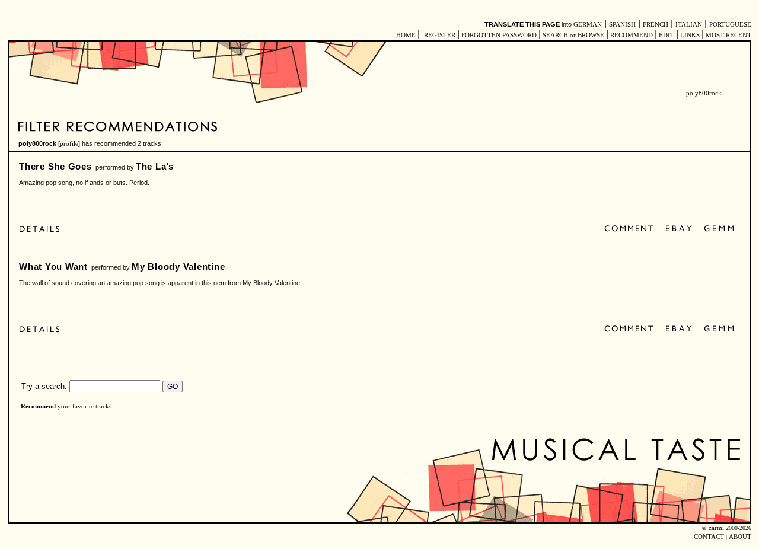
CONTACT (709, 537)
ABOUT (740, 537)
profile (69, 144)
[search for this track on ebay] (679, 229)
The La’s (155, 166)
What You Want (53, 266)
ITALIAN (688, 24)
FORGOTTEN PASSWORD (499, 35)
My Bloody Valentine (178, 266)
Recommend (38, 406)
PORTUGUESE (730, 24)
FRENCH (655, 24)
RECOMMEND (631, 35)
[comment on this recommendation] (631, 229)
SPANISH (622, 24)
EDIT (666, 35)
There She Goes (55, 166)
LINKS (689, 35)
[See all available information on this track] (42, 229)
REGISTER (439, 35)
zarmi (716, 528)
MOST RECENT (727, 35)
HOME (405, 35)
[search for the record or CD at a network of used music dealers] (719, 229)
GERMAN (587, 24)
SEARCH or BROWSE (573, 35)
